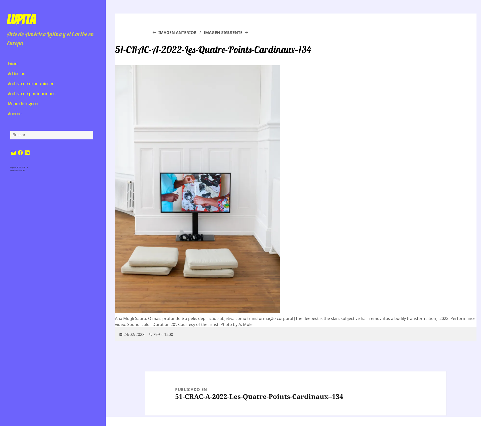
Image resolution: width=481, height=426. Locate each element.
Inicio (13, 64)
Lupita (21, 19)
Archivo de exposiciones (31, 84)
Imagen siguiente (223, 32)
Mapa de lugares (24, 104)
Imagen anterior (177, 32)
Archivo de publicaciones (32, 94)
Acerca (15, 114)
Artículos (16, 74)
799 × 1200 (163, 334)
